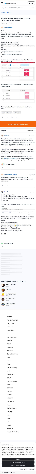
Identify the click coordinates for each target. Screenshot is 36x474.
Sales (8, 357)
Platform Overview (12, 320)
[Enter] (3, 7)
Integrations (10, 323)
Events (9, 371)
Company (9, 411)
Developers (10, 398)
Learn (8, 364)
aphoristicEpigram (11, 284)
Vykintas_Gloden (10, 303)
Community (10, 401)
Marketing (10, 347)
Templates (10, 405)
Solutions (9, 340)
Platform (9, 317)
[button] (2, 3)
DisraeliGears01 (10, 299)
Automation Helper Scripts (10, 158)
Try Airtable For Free (13, 432)
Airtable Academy (12, 367)
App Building (10, 330)
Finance (9, 361)
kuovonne (6, 135)
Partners (9, 391)
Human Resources (12, 354)
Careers (9, 418)
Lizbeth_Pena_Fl (8, 27)
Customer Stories (12, 381)
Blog (8, 422)
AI (7, 334)
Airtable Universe (12, 408)
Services (9, 394)
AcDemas (8, 289)
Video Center (10, 374)
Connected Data (11, 337)
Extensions (10, 327)
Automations (17, 113)
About (8, 415)
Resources (10, 388)
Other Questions (7, 12)
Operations (10, 350)
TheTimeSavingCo (11, 294)
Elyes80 (6, 192)
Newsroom (10, 428)
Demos (9, 378)
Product (9, 344)
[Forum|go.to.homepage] (10, 3)
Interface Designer (7, 113)
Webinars (9, 384)
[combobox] (18, 7)
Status (9, 425)
